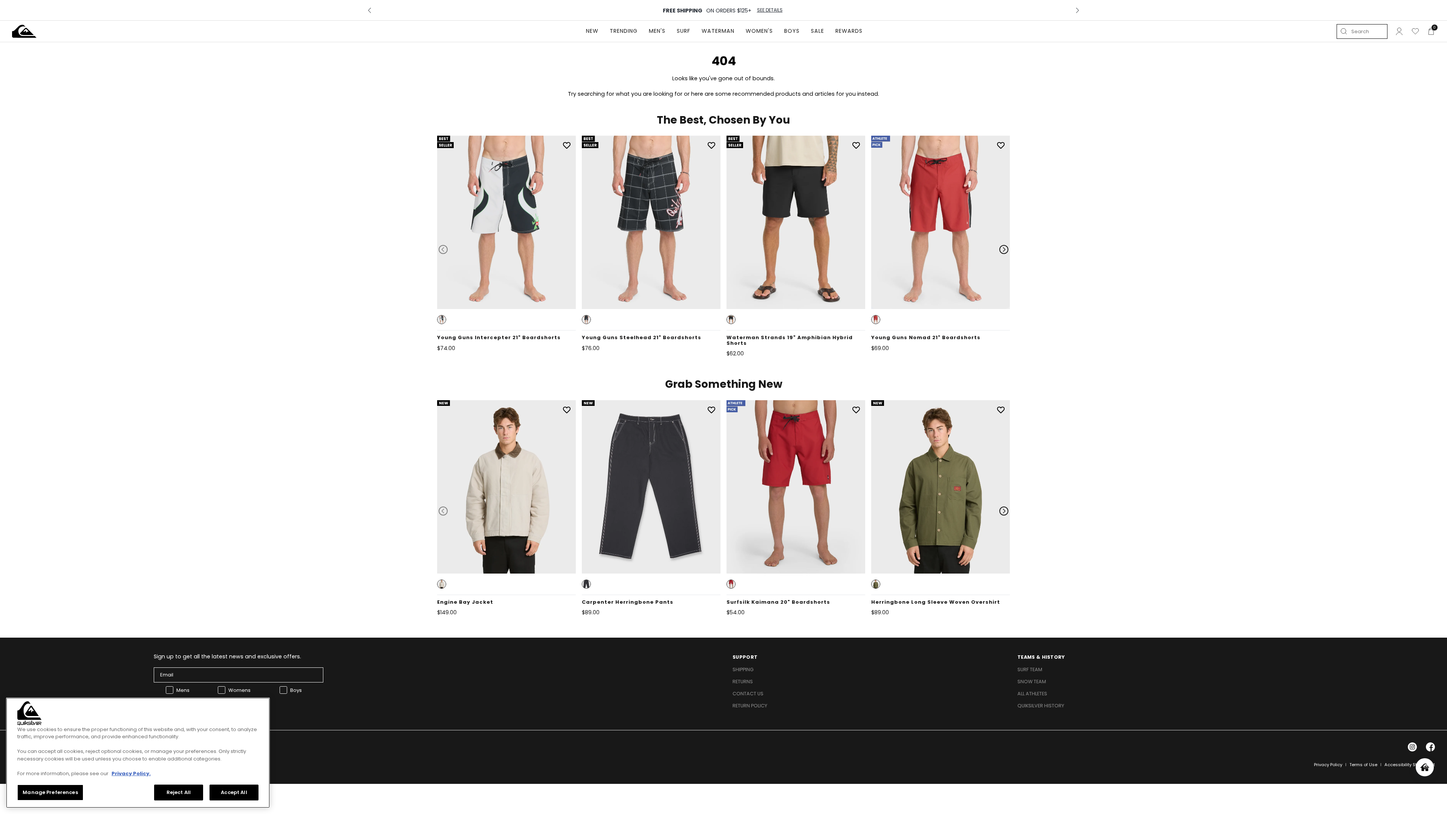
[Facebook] (1430, 746)
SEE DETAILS (770, 10)
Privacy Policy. (131, 773)
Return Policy (750, 705)
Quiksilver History (1040, 705)
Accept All (234, 792)
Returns (743, 681)
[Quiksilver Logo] (24, 31)
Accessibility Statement (1409, 765)
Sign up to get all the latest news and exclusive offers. (227, 656)
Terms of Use (1363, 765)
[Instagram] (1412, 746)
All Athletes (1032, 693)
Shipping (743, 669)
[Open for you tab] (1425, 767)
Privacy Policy (1328, 765)
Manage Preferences (50, 792)
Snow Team (1031, 681)
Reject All (179, 792)
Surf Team (1029, 669)
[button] (441, 319)
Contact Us (748, 693)
